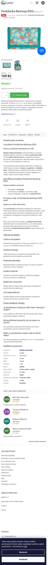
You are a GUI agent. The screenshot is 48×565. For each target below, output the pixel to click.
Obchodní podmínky (8, 455)
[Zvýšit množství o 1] (9, 94)
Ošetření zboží (6, 475)
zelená (22, 367)
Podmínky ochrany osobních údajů (13, 458)
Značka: (9, 17)
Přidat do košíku (21, 95)
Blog (2, 478)
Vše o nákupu (5, 467)
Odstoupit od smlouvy (8, 484)
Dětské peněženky (26, 350)
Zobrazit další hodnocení (37, 441)
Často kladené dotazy (8, 464)
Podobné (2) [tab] (12, 135)
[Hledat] (31, 3)
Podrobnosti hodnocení (36, 15)
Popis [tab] (5, 135)
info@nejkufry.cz (10, 536)
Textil (22, 375)
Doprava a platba (7, 470)
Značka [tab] (37, 135)
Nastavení (23, 552)
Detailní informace (7, 114)
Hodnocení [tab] (22, 135)
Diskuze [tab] (30, 135)
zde (25, 546)
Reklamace (5, 473)
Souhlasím (23, 559)
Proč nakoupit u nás (8, 461)
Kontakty (4, 481)
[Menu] (43, 3)
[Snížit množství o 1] (9, 96)
